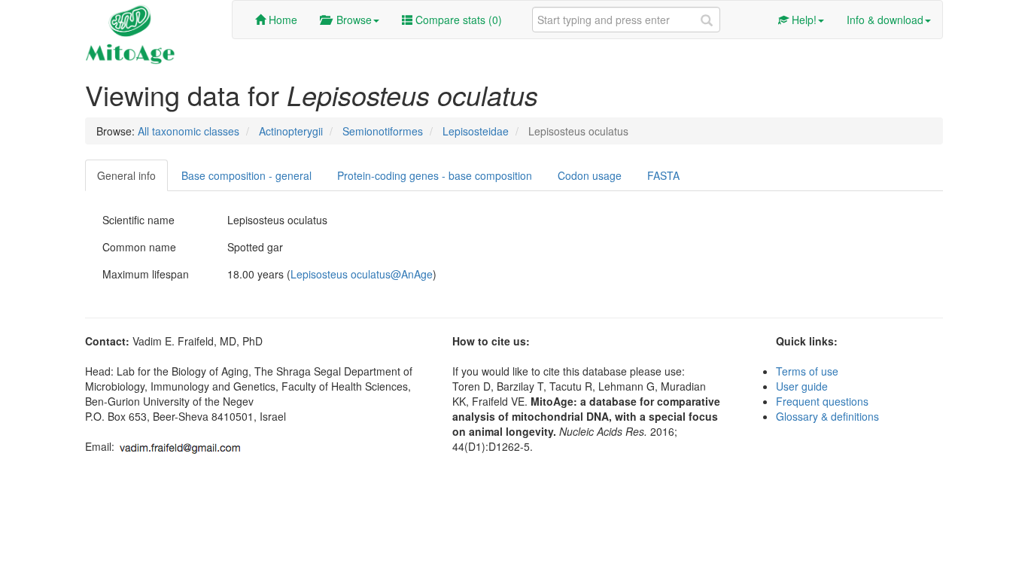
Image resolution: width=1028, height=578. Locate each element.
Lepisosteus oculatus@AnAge (361, 273)
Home (281, 19)
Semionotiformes (382, 130)
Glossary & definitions (827, 416)
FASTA (663, 175)
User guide (802, 386)
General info (126, 175)
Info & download (885, 19)
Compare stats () (457, 19)
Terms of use (807, 371)
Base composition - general (246, 175)
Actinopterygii (291, 130)
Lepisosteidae (476, 130)
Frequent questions (822, 401)
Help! (803, 19)
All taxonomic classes (188, 130)
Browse (351, 19)
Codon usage (590, 175)
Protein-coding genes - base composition (434, 175)
